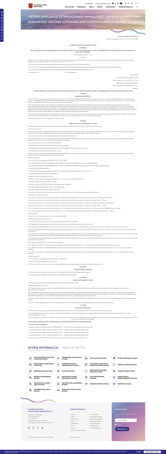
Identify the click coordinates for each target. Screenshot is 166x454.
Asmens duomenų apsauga (95, 421)
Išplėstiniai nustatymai (152, 452)
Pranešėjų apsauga (94, 425)
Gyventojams (110, 7)
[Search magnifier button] (137, 6)
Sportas (72, 421)
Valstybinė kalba (74, 423)
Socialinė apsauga (75, 419)
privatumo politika (125, 424)
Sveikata (73, 414)
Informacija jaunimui (94, 414)
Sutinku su (123, 424)
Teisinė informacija (126, 7)
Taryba (99, 7)
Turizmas (73, 425)
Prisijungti (89, 3)
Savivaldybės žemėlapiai (95, 428)
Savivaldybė (69, 7)
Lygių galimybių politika (95, 423)
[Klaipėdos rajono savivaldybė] (37, 5)
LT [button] (136, 3)
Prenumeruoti (122, 429)
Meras (91, 7)
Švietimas (73, 416)
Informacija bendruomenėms (96, 419)
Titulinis (30, 27)
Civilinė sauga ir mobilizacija (96, 416)
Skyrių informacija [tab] (43, 347)
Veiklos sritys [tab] (73, 347)
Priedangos (81, 7)
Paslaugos (73, 428)
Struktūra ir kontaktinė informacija (103, 3)
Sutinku (138, 452)
